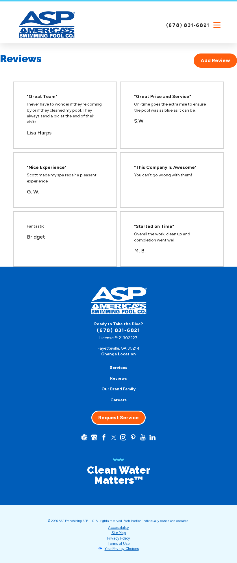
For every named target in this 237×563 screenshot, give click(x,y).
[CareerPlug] (84, 437)
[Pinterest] (133, 437)
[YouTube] (143, 437)
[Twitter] (114, 437)
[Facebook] (104, 437)
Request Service (118, 417)
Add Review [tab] (215, 60)
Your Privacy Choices (122, 549)
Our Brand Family (118, 389)
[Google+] (94, 437)
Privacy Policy (118, 538)
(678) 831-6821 (188, 25)
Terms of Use (118, 543)
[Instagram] (123, 437)
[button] (216, 24)
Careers (118, 400)
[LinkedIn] (152, 437)
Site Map (119, 533)
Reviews (118, 378)
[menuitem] (118, 367)
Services (118, 367)
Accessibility (118, 527)
